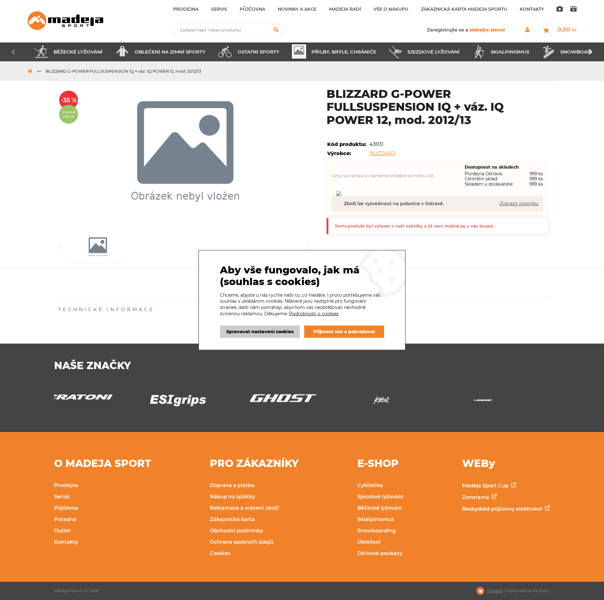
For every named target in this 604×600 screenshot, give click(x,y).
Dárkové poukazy (379, 553)
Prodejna (66, 485)
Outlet (62, 531)
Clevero (494, 590)
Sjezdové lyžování (380, 497)
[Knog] (301, 402)
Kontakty (66, 542)
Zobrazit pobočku (519, 203)
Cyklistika (370, 485)
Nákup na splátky (232, 497)
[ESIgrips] (98, 402)
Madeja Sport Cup (486, 486)
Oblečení (369, 542)
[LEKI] (505, 402)
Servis (62, 497)
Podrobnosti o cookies (313, 313)
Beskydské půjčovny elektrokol (503, 509)
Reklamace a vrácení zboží (244, 508)
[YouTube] (573, 9)
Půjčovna (66, 508)
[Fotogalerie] (559, 9)
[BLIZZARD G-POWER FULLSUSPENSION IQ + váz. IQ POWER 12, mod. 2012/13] (185, 154)
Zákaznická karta (232, 519)
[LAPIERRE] (404, 402)
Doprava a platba (232, 485)
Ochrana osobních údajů (241, 542)
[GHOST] (200, 400)
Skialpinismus (375, 519)
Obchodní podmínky (236, 531)
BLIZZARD (382, 153)
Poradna (65, 519)
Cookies (220, 553)
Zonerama (476, 497)
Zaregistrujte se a (466, 29)
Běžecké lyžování (379, 508)
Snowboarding (376, 531)
